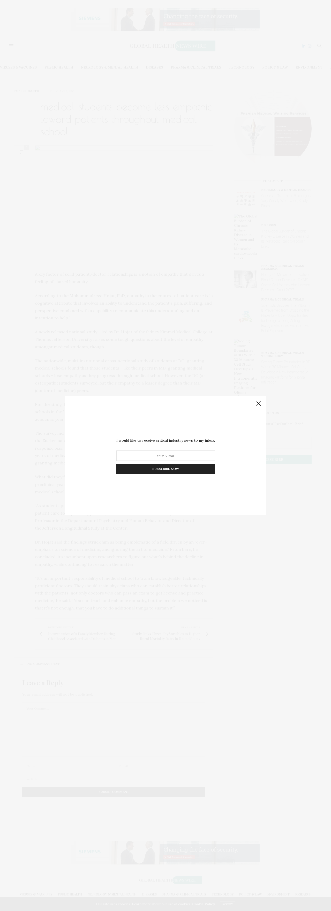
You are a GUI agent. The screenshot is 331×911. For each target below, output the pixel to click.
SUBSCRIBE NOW (165, 469)
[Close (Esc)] (258, 404)
